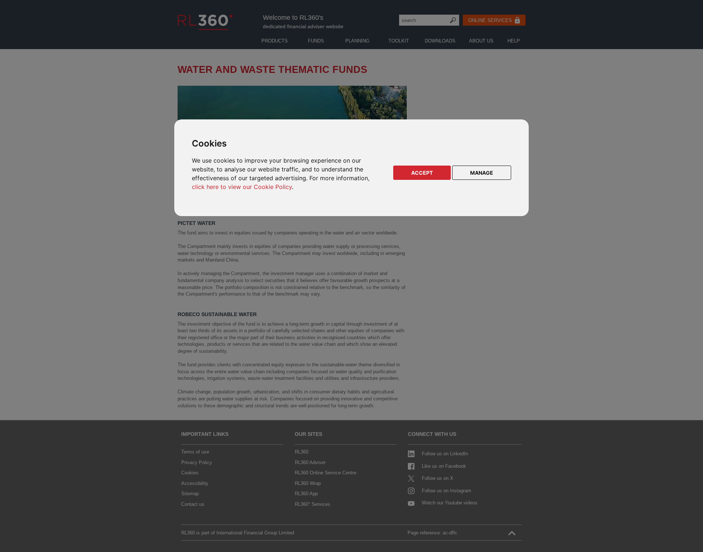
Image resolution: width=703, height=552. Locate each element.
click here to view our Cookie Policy (242, 186)
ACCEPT (422, 173)
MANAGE (481, 173)
